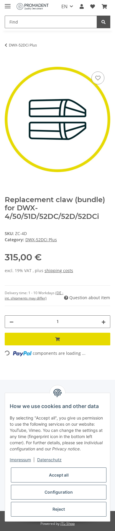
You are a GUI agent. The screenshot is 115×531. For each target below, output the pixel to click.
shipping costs (59, 270)
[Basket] (104, 6)
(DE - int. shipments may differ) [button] (34, 295)
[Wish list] (92, 6)
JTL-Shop (67, 523)
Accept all (59, 474)
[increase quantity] (103, 322)
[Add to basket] (9, 63)
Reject (58, 509)
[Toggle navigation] (8, 3)
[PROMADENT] (32, 6)
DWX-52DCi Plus (41, 239)
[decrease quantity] (11, 322)
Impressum (20, 459)
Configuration (59, 492)
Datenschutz (49, 459)
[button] (81, 6)
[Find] (103, 22)
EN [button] (64, 6)
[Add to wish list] (97, 77)
